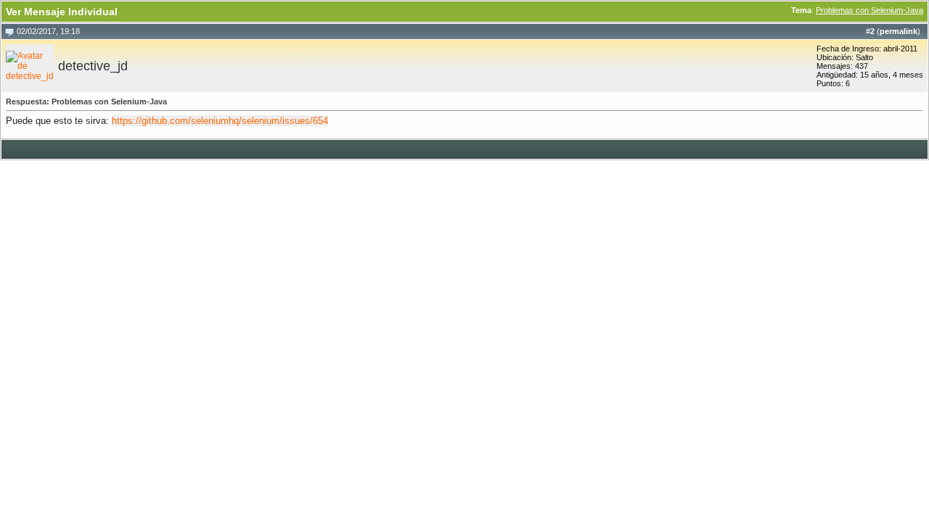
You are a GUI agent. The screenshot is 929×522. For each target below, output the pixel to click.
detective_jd (93, 66)
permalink (898, 31)
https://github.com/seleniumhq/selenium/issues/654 (220, 120)
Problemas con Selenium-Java (869, 10)
